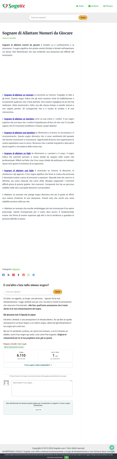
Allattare (16, 269)
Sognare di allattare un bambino (19, 119)
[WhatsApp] (28, 275)
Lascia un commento (9, 38)
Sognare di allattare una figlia (19, 170)
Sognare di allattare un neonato (18, 95)
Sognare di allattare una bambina (19, 133)
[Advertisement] (38, 76)
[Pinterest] (13, 275)
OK (66, 457)
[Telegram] (33, 275)
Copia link (38, 410)
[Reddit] (23, 275)
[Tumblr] (18, 275)
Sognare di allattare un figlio (17, 153)
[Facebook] (3, 275)
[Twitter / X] (8, 275)
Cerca (83, 18)
